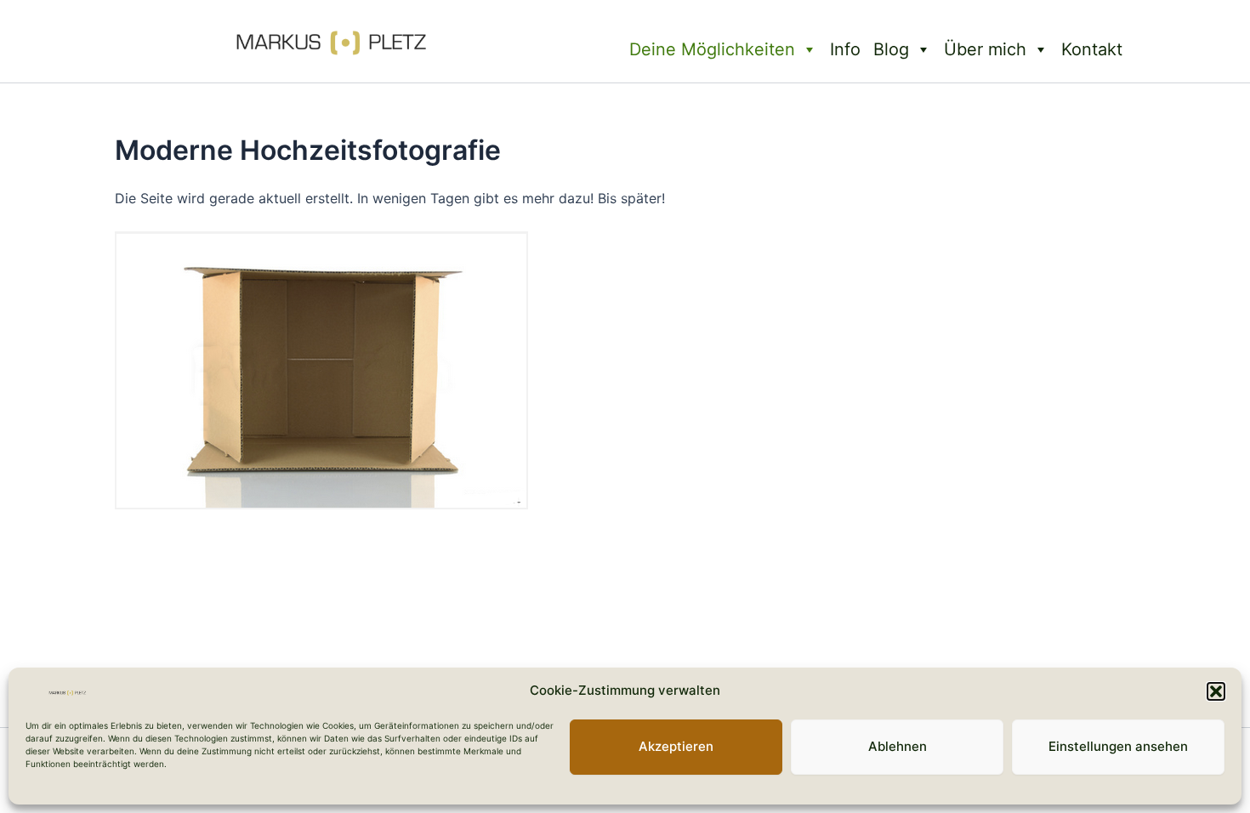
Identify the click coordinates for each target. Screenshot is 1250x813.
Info (845, 49)
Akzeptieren (676, 747)
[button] (1215, 691)
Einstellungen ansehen (1118, 747)
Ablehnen (897, 747)
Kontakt (1091, 49)
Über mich (985, 49)
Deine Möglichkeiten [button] (712, 49)
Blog (891, 49)
